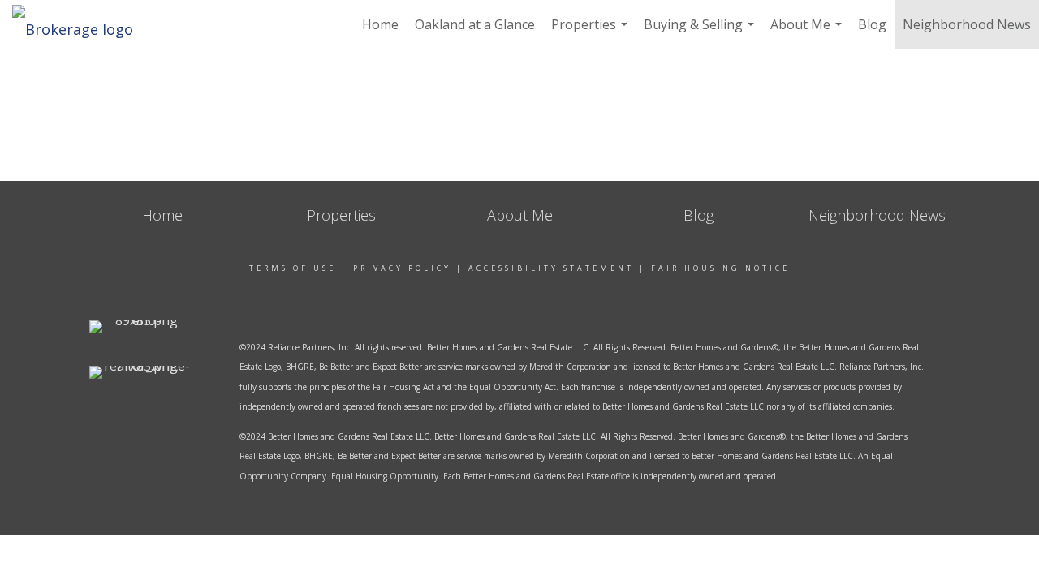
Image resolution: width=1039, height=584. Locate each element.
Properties (591, 32)
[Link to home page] (80, 24)
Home (380, 24)
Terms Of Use (292, 268)
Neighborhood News (967, 24)
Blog (872, 24)
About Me (808, 32)
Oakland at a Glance (475, 24)
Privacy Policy (402, 268)
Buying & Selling (701, 32)
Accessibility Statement (551, 268)
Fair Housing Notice (720, 268)
